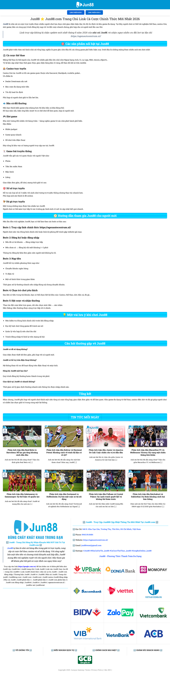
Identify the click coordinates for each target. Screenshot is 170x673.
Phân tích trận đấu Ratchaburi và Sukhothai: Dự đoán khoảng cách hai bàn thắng (148, 496)
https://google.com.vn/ (27, 566)
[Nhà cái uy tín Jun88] (85, 4)
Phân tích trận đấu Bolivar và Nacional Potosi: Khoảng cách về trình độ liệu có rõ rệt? (64, 452)
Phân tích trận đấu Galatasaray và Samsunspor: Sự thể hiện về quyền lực (22, 495)
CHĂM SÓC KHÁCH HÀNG (147, 650)
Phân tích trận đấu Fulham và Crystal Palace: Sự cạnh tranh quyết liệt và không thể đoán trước (106, 496)
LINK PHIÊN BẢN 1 (76, 12)
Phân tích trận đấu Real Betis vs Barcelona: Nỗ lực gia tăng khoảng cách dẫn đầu (22, 452)
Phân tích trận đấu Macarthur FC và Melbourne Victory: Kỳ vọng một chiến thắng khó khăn (148, 452)
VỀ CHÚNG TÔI (22, 650)
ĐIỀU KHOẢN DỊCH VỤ (64, 650)
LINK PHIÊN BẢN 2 (94, 12)
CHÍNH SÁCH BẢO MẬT (106, 650)
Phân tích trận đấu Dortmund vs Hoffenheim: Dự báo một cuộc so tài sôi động (64, 496)
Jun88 (10, 548)
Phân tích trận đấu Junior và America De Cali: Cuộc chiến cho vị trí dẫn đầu (106, 451)
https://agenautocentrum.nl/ (86, 36)
